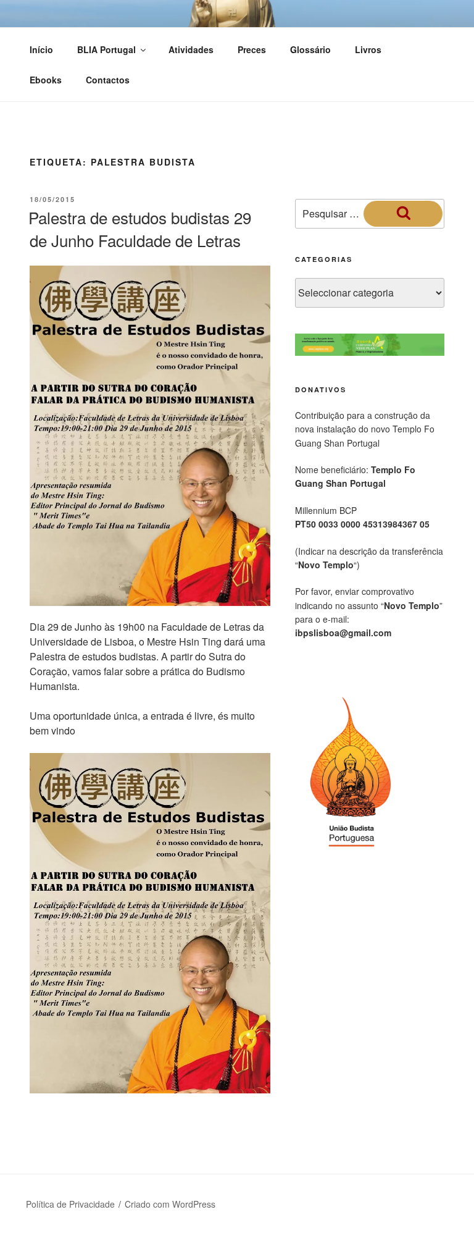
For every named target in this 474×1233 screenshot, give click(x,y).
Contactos (108, 80)
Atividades (191, 49)
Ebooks (46, 80)
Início (41, 49)
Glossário (310, 49)
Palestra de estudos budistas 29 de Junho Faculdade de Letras (139, 228)
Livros (368, 49)
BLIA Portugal (106, 49)
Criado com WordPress (170, 1204)
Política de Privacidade (70, 1204)
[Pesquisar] (403, 214)
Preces (252, 49)
